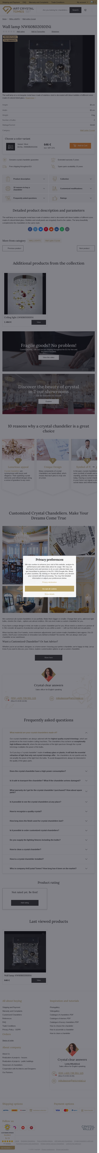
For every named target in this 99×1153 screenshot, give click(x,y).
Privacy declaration (49, 582)
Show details (49, 594)
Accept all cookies (49, 589)
